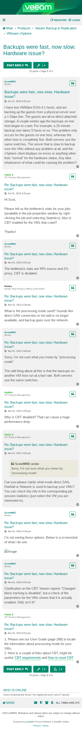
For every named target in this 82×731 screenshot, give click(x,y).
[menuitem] (74, 20)
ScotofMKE (10, 81)
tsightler (8, 392)
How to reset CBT (60, 657)
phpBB (29, 721)
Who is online (15, 690)
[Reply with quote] (72, 83)
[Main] (41, 7)
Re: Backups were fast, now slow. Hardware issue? (36, 187)
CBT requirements (28, 657)
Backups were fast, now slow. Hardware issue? (39, 50)
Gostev (8, 286)
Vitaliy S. (9, 175)
